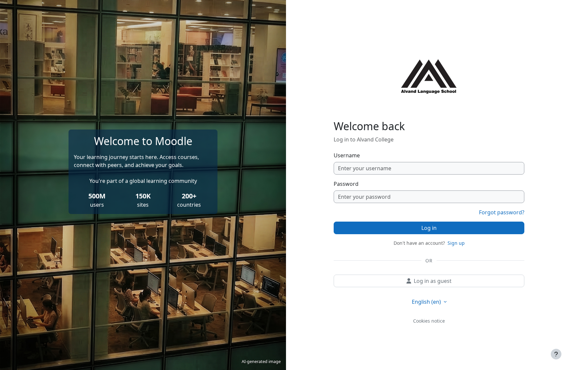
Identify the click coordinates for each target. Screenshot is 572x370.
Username (347, 155)
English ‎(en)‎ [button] (427, 301)
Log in (429, 228)
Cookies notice (429, 321)
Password (346, 183)
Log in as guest (433, 281)
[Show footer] (556, 354)
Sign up (456, 243)
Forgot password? (501, 212)
